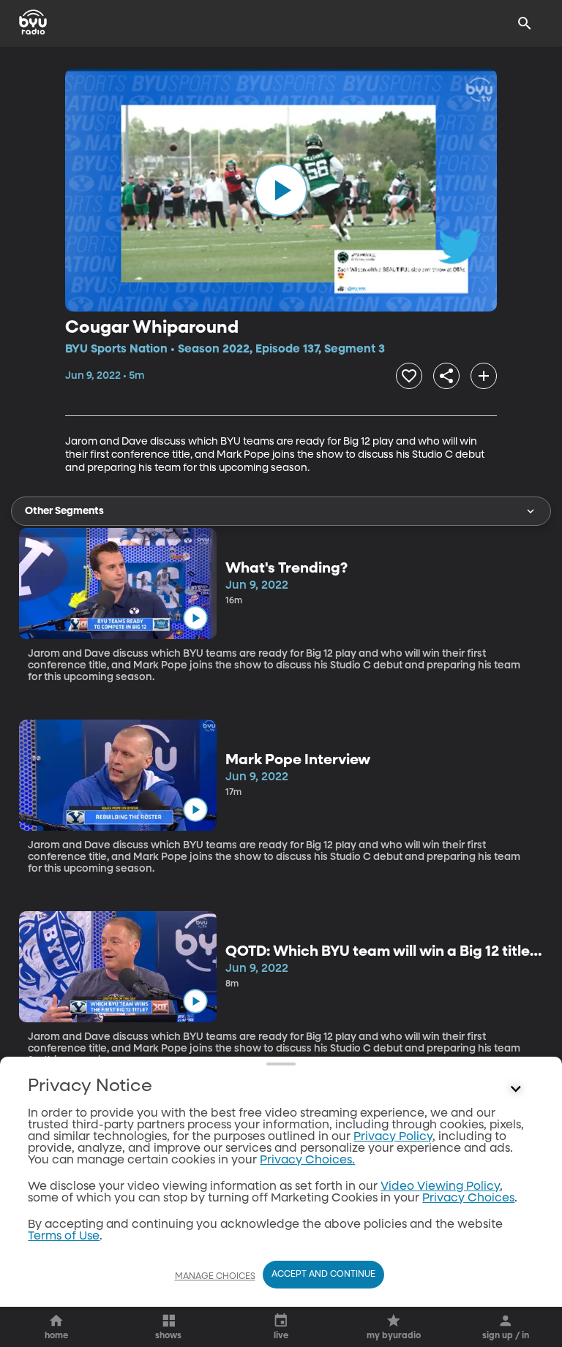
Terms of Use (64, 1236)
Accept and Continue (323, 1274)
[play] (281, 190)
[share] (446, 376)
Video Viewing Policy (440, 1187)
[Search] (524, 23)
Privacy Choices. (307, 1160)
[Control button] (516, 1089)
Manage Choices (215, 1276)
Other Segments (64, 511)
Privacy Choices (468, 1198)
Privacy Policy (392, 1137)
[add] (484, 376)
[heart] (409, 376)
